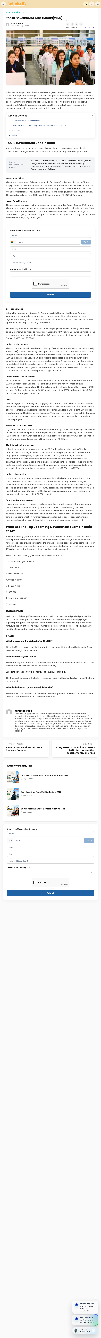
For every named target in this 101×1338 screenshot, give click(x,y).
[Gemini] (85, 27)
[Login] (85, 3)
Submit (50, 294)
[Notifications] (97, 3)
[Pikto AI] (93, 27)
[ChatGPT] (81, 27)
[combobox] (50, 273)
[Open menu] (3, 3)
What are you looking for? (22, 269)
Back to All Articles (17, 12)
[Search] (91, 3)
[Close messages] (95, 1297)
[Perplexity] (89, 27)
